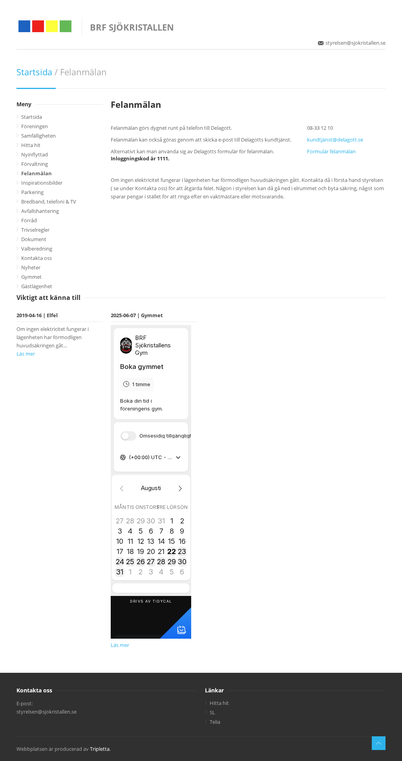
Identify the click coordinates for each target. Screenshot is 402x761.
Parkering (32, 192)
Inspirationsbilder (41, 182)
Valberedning (36, 248)
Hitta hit (30, 145)
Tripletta (100, 748)
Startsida (34, 72)
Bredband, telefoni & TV (48, 201)
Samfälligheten (38, 135)
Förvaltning (34, 163)
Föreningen (34, 126)
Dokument (33, 239)
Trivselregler (35, 229)
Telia (215, 721)
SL (212, 712)
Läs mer (25, 353)
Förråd (29, 220)
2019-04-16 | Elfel (37, 315)
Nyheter (30, 267)
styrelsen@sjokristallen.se (355, 42)
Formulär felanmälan (331, 151)
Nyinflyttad (34, 154)
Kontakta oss (36, 258)
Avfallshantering (40, 210)
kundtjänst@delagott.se (335, 139)
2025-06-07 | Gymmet (137, 315)
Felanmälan (36, 173)
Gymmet (31, 276)
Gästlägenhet (36, 286)
